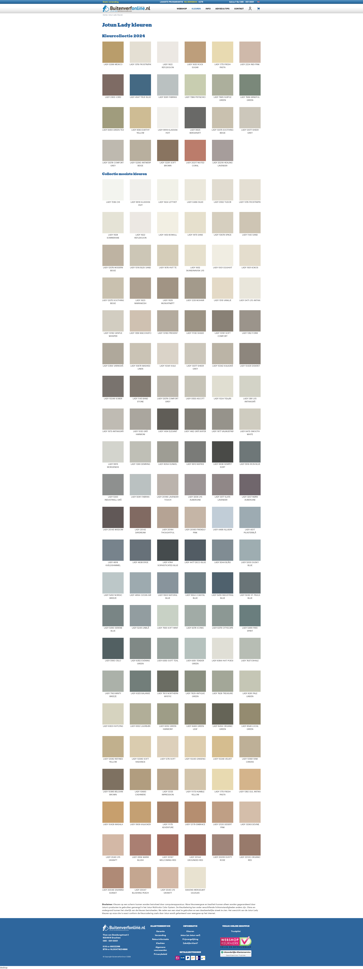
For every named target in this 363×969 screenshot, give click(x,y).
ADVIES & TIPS (222, 8)
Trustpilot (235, 931)
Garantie (160, 931)
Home (105, 15)
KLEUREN (196, 8)
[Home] (127, 8)
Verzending (160, 935)
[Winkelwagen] (257, 8)
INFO (208, 8)
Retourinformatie (160, 939)
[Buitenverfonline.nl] (124, 928)
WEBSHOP (182, 8)
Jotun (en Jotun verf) (190, 935)
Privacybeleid (160, 954)
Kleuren (190, 931)
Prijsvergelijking (190, 939)
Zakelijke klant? (190, 943)
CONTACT (239, 8)
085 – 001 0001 (110, 941)
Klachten (160, 943)
